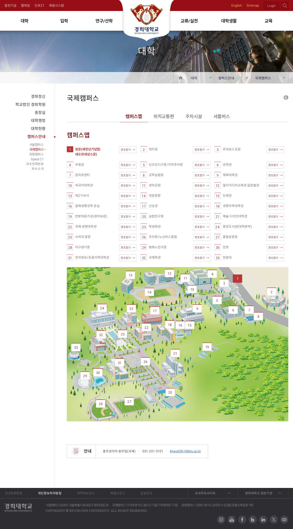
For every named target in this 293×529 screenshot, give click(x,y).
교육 (268, 21)
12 (169, 273)
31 (120, 363)
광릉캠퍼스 (36, 154)
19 (207, 347)
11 (185, 278)
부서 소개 (38, 169)
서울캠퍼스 (36, 145)
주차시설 (193, 116)
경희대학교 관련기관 (258, 493)
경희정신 (38, 96)
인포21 (39, 5)
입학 (64, 21)
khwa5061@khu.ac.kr (185, 451)
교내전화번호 (13, 493)
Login (271, 5)
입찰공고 (146, 493)
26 (145, 362)
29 (85, 376)
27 (129, 401)
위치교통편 (163, 116)
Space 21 (37, 159)
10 (192, 289)
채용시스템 (56, 5)
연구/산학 (104, 21)
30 (98, 373)
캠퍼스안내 (226, 78)
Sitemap (253, 5)
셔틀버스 (221, 116)
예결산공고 (117, 493)
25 (123, 334)
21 (175, 353)
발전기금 (10, 5)
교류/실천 (189, 21)
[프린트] (285, 97)
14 (149, 292)
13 (130, 275)
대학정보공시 (86, 493)
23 (131, 309)
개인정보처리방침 (50, 493)
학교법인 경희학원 (30, 104)
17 (155, 311)
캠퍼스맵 (133, 116)
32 (101, 335)
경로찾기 (126, 149)
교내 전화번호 (35, 164)
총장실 (40, 112)
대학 (24, 21)
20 (170, 392)
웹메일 (25, 5)
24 (102, 308)
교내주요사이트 (205, 493)
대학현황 (38, 128)
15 (190, 325)
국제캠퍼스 (263, 78)
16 (180, 325)
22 (146, 327)
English (236, 5)
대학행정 (38, 120)
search (284, 5)
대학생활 (229, 21)
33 (76, 347)
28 (101, 404)
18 (170, 325)
